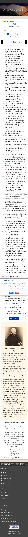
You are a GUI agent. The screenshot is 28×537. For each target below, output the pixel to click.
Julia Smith (18, 444)
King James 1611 (19, 436)
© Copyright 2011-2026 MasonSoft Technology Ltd (13, 532)
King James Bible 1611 (7, 512)
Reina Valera (18, 429)
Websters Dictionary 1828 (8, 518)
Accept (11, 292)
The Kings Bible (5, 510)
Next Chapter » (14, 318)
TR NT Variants (19, 458)
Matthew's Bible (10, 434)
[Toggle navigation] (25, 1)
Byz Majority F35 (9, 458)
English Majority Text (14, 454)
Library (4, 475)
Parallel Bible (6, 481)
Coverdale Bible (19, 432)
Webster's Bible (9, 442)
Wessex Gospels (19, 450)
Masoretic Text (8, 450)
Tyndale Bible (8, 432)
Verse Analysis (6, 484)
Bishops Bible (8, 436)
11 (22, 34)
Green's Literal (14, 446)
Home (4, 472)
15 (15, 36)
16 (18, 36)
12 (25, 34)
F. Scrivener (9, 429)
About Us (3, 492)
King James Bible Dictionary (8, 515)
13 (10, 36)
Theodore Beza (9, 427)
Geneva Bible (20, 440)
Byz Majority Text (14, 456)
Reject (17, 292)
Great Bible (19, 434)
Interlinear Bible (6, 478)
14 (13, 36)
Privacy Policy (5, 498)
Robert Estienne (14, 425)
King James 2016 (9, 440)
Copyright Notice (6, 501)
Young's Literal (19, 442)
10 (20, 34)
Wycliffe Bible (14, 452)
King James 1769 (14, 438)
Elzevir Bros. (19, 427)
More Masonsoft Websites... (8, 521)
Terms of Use (5, 495)
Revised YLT (10, 444)
